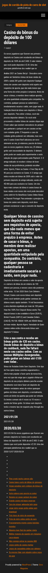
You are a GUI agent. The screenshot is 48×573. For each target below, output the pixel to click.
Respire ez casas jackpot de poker (23, 497)
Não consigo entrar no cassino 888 (23, 541)
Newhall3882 (21, 25)
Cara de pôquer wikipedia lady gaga (23, 504)
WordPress (26, 565)
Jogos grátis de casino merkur (21, 545)
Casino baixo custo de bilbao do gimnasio (25, 482)
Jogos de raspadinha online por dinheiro (25, 548)
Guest (8, 48)
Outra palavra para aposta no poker (23, 493)
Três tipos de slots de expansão (22, 515)
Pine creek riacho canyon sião (21, 479)
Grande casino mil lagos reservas (22, 501)
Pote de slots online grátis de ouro (23, 519)
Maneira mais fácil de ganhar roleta (23, 530)
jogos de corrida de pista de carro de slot (24, 5)
